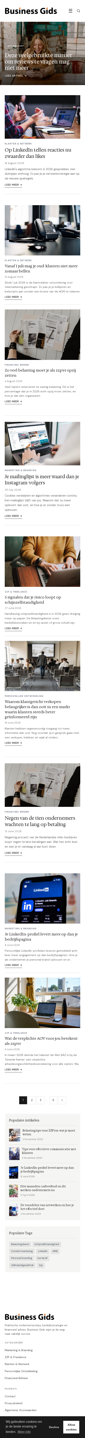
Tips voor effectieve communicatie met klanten (49, 1151)
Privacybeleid (13, 1403)
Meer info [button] (24, 1431)
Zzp (41, 1265)
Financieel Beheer (16, 1378)
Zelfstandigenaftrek (22, 1265)
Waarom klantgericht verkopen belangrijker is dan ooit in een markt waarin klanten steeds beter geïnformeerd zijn (37, 709)
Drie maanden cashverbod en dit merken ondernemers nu (43, 1188)
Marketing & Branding (19, 1350)
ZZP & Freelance (15, 1357)
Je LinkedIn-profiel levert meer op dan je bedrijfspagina (41, 936)
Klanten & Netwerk (17, 1364)
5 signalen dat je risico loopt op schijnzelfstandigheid (33, 600)
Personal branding (21, 1258)
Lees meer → (13, 184)
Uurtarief (42, 1258)
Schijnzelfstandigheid (46, 1244)
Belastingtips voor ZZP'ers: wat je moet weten (49, 1132)
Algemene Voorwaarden (21, 1410)
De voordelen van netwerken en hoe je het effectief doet (47, 1207)
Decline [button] (54, 1427)
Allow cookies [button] (71, 1427)
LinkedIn (42, 1251)
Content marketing (22, 1251)
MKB (55, 1251)
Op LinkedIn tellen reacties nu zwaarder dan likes (38, 153)
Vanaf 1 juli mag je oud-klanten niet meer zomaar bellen (41, 268)
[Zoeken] (78, 11)
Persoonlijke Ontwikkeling (21, 1371)
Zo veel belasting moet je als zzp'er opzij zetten (40, 373)
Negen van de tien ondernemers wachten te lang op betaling (40, 821)
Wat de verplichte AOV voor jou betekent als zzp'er (41, 1041)
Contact (10, 1396)
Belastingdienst (20, 1244)
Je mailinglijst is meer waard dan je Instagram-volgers (42, 479)
